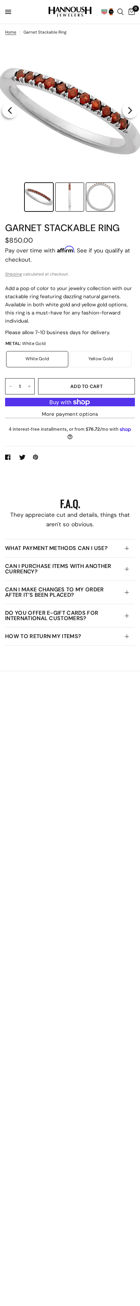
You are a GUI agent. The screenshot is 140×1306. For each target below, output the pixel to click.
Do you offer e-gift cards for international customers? (51, 615)
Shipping (13, 274)
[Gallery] (70, 127)
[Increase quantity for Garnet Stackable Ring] (29, 386)
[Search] (120, 12)
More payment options (70, 414)
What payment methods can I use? (56, 548)
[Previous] (10, 110)
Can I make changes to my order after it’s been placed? (54, 592)
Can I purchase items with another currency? (58, 569)
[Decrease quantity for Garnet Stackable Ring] (10, 386)
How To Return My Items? (43, 636)
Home (10, 32)
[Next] (130, 110)
